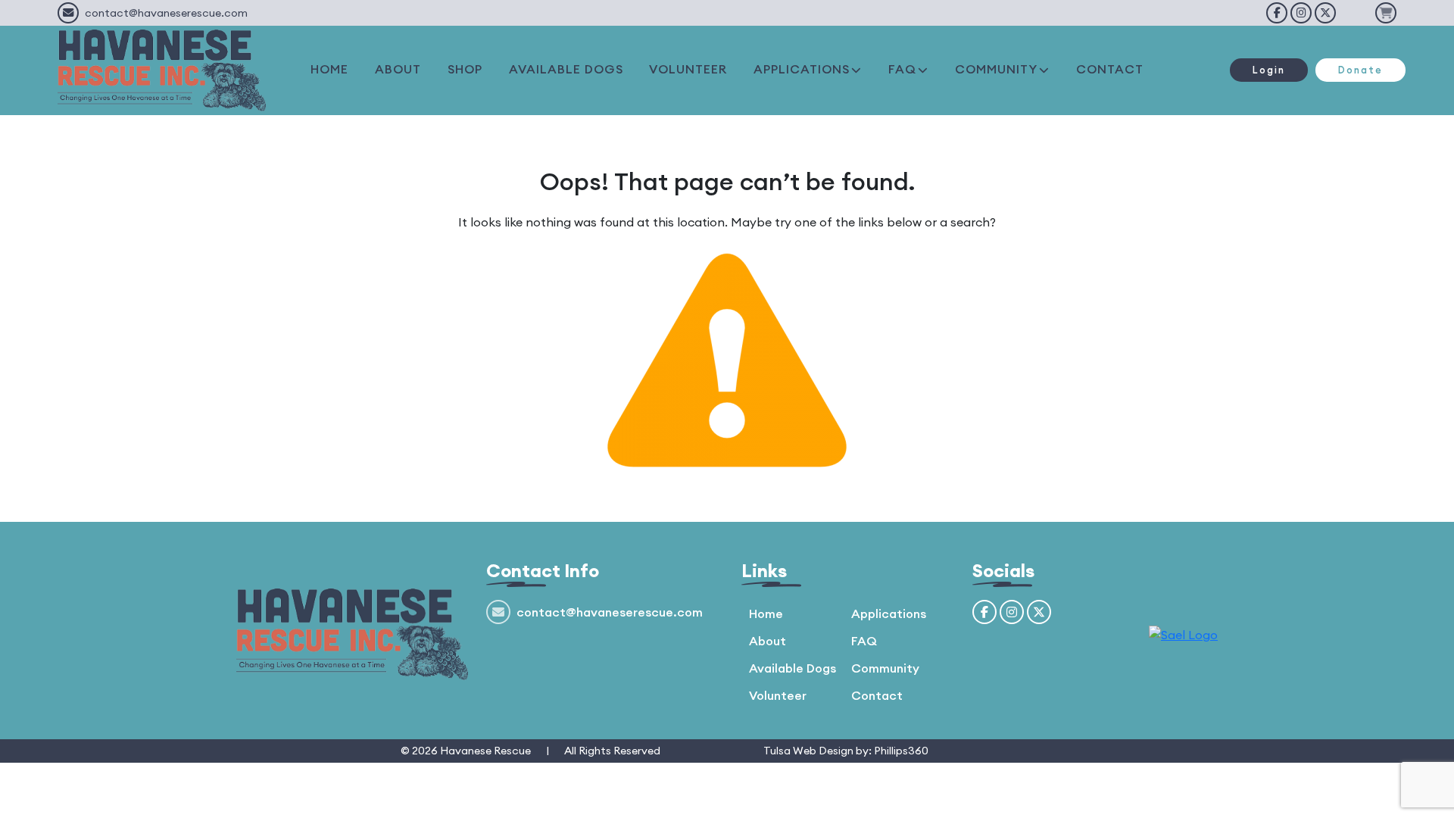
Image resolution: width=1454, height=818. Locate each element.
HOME (329, 68)
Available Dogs (792, 668)
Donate (1360, 70)
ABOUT (398, 68)
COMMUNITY (996, 68)
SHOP (465, 68)
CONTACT (1110, 68)
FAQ (902, 68)
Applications (888, 613)
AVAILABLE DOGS (566, 68)
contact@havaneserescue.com (166, 13)
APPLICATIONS (802, 68)
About (767, 640)
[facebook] (1276, 12)
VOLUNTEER (688, 68)
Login (1269, 70)
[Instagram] (1301, 12)
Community (885, 668)
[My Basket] (1385, 12)
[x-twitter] (1325, 12)
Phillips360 (901, 750)
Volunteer (778, 695)
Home (766, 613)
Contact (877, 695)
